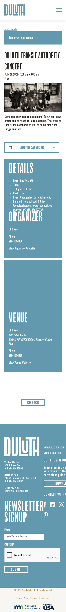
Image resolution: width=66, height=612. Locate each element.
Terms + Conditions (40, 598)
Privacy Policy (22, 598)
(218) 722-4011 (12, 487)
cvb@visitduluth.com (16, 491)
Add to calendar (32, 148)
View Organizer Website (22, 248)
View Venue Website (20, 362)
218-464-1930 (15, 241)
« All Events (10, 29)
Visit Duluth (27, 590)
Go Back (33, 403)
